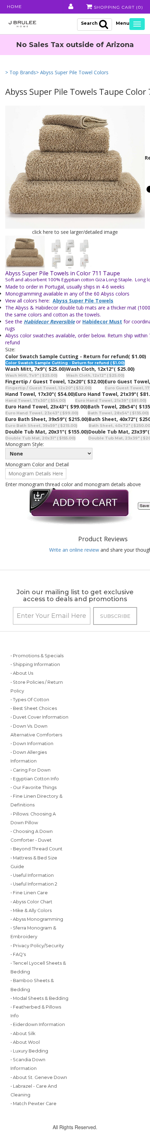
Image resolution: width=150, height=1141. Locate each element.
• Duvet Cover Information (39, 717)
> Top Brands (20, 72)
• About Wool (25, 1042)
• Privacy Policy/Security (37, 945)
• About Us (21, 673)
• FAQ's (18, 954)
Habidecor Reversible (49, 321)
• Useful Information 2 (33, 884)
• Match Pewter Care (33, 1103)
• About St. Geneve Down (38, 1077)
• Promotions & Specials (36, 655)
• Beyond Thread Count (36, 848)
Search (89, 23)
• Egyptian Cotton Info (34, 778)
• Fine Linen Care (29, 892)
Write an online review (74, 549)
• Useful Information (32, 875)
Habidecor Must (102, 321)
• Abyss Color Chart (31, 901)
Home (14, 6)
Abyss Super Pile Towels (83, 300)
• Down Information (31, 743)
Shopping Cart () (117, 7)
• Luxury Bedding (29, 1051)
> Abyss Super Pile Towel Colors (72, 72)
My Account (70, 6)
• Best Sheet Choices (33, 708)
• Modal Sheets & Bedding (39, 998)
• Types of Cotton (29, 699)
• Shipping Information (35, 664)
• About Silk (22, 1033)
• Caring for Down (30, 770)
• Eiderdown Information (37, 1024)
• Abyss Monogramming (36, 919)
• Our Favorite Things (33, 787)
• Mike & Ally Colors (31, 910)
